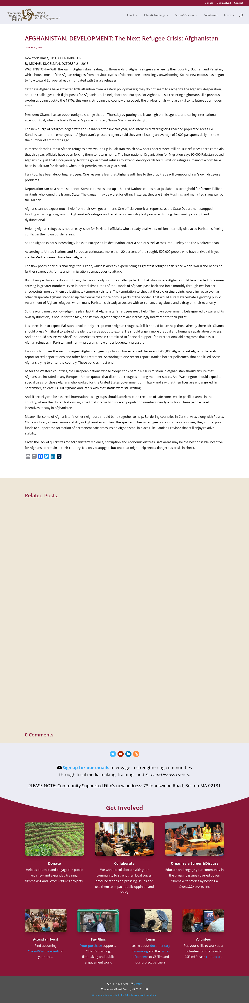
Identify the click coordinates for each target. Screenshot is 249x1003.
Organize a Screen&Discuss (194, 863)
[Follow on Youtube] (120, 754)
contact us (213, 957)
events (44, 951)
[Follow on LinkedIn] (128, 754)
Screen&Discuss (184, 15)
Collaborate (211, 15)
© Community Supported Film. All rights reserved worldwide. (124, 995)
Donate (209, 3)
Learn (227, 15)
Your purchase (91, 945)
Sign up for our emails (85, 767)
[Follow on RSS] (136, 754)
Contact (238, 3)
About (130, 15)
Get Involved (224, 3)
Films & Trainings (154, 15)
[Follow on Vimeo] (113, 754)
